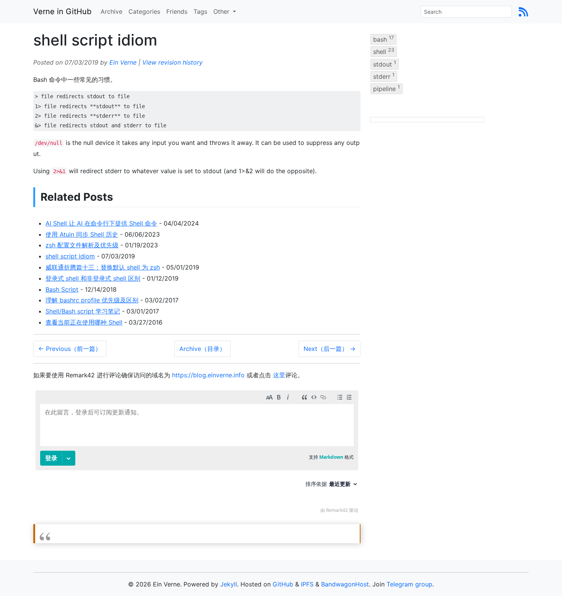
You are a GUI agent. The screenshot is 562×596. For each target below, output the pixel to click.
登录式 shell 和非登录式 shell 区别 (92, 278)
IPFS (307, 584)
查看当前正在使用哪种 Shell (83, 322)
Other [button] (222, 11)
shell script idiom (70, 256)
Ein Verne (122, 62)
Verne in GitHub (62, 11)
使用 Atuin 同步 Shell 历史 (81, 234)
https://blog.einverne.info (208, 375)
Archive (111, 11)
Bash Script (61, 289)
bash (383, 39)
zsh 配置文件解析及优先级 (82, 245)
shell (383, 51)
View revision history (172, 62)
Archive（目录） (202, 348)
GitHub (283, 584)
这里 (279, 375)
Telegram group (409, 584)
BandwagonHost (345, 584)
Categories (144, 11)
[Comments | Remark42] (197, 454)
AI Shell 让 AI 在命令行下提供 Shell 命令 (101, 223)
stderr (384, 76)
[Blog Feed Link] (523, 11)
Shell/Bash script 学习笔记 (82, 311)
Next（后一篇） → (330, 348)
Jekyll (228, 584)
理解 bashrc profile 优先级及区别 (91, 300)
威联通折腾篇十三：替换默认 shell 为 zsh (102, 267)
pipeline (386, 88)
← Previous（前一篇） (69, 348)
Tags (200, 11)
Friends (176, 11)
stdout (384, 63)
